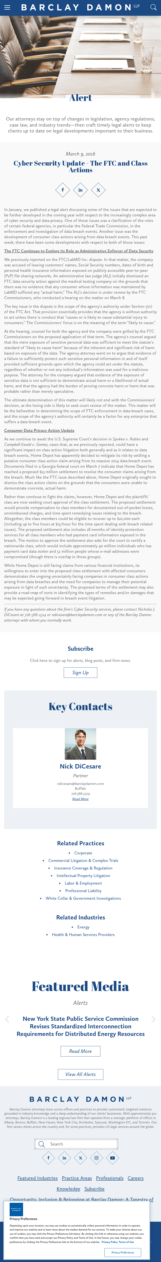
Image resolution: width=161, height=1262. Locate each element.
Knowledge (68, 1189)
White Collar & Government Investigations (83, 898)
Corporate (83, 852)
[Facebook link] (62, 190)
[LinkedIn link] (80, 190)
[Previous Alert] (7, 1019)
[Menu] (7, 8)
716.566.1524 (80, 793)
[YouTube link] (112, 1158)
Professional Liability (83, 890)
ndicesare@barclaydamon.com (80, 783)
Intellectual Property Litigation (83, 875)
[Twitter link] (98, 190)
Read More (80, 799)
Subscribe (94, 1189)
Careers (136, 1178)
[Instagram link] (96, 1158)
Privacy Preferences (123, 1252)
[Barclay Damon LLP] (80, 8)
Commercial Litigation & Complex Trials (83, 860)
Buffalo (80, 788)
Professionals (109, 1178)
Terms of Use (126, 1242)
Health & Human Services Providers (83, 934)
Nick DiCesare (80, 766)
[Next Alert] (153, 1019)
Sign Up (80, 672)
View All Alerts (80, 1074)
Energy (83, 926)
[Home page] (80, 1104)
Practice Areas (77, 1178)
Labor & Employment (83, 883)
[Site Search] (153, 8)
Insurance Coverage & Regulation (83, 868)
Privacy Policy (110, 1242)
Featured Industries (37, 1178)
